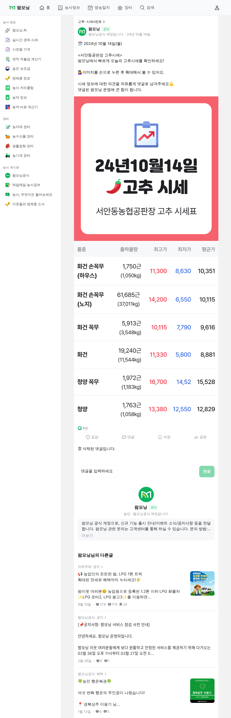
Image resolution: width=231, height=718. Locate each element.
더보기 (87, 535)
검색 (150, 7)
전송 (207, 471)
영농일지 (102, 7)
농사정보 (72, 7)
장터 (128, 7)
